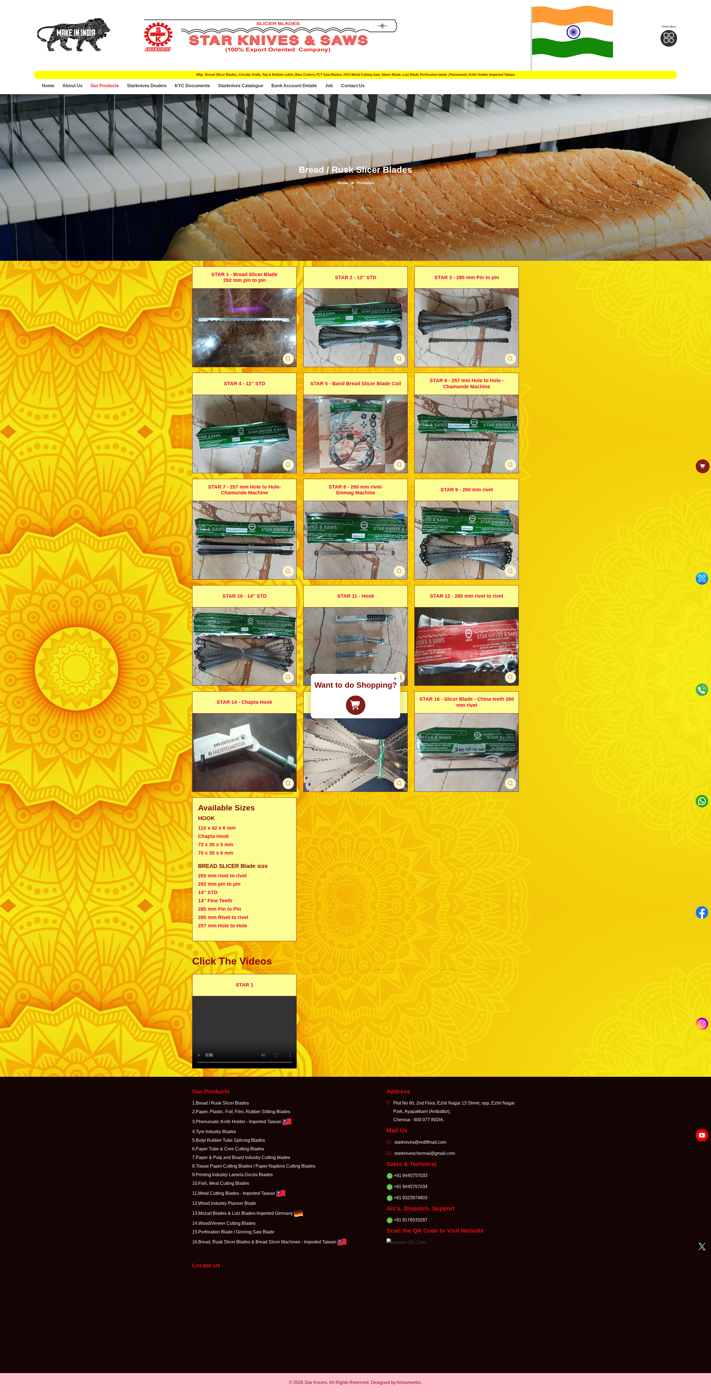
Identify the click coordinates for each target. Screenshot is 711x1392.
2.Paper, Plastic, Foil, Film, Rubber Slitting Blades (241, 1111)
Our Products (105, 85)
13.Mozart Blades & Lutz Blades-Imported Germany (242, 1213)
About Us (72, 85)
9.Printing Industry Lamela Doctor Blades (232, 1174)
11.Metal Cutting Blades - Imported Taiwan (233, 1193)
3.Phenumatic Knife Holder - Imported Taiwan (236, 1121)
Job (329, 85)
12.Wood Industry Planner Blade (224, 1203)
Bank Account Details (294, 85)
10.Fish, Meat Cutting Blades (220, 1183)
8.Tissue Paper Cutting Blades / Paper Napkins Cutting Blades (253, 1166)
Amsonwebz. (409, 1382)
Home (48, 85)
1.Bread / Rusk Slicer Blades (220, 1103)
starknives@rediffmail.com (420, 1142)
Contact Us (353, 85)
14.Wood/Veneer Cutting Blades (224, 1223)
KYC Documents (192, 85)
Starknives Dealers (147, 85)
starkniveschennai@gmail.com (424, 1153)
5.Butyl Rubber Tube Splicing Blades (228, 1140)
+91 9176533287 (410, 1220)
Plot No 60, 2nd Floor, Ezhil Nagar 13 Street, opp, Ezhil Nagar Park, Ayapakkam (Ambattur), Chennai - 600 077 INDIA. (454, 1111)
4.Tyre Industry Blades (214, 1131)
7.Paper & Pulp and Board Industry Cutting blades (241, 1157)
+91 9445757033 (410, 1175)
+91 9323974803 (410, 1197)
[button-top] (668, 38)
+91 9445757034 (410, 1186)
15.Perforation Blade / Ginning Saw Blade (233, 1232)
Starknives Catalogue (240, 85)
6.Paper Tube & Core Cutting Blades (228, 1148)
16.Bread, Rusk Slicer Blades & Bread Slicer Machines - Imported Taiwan (264, 1242)
